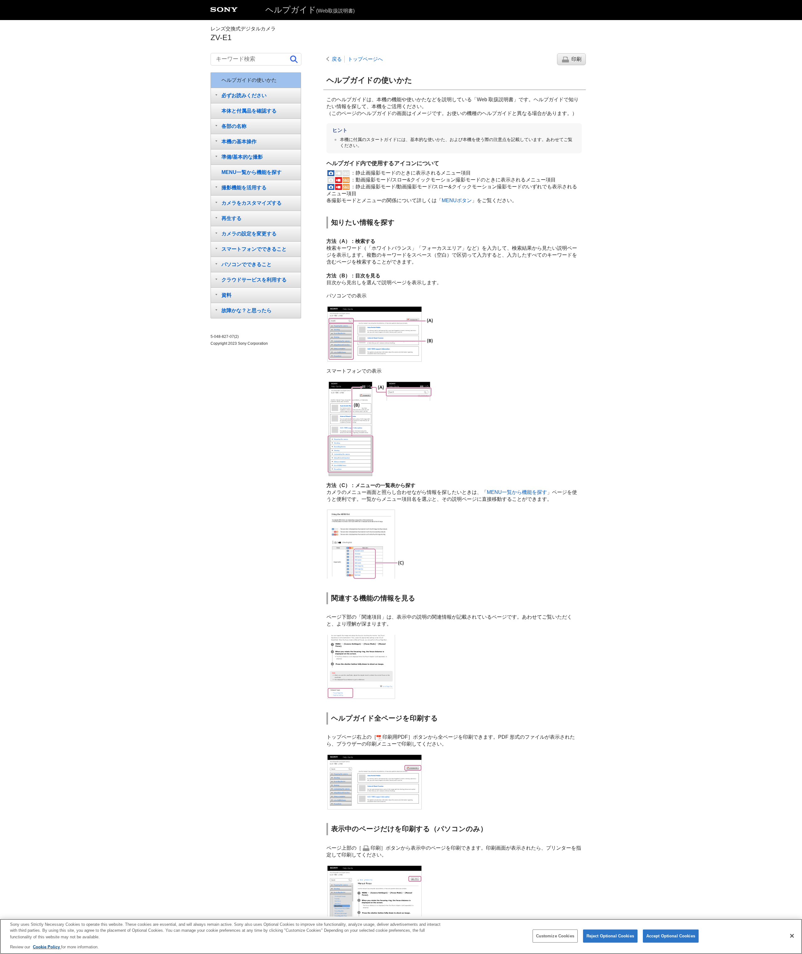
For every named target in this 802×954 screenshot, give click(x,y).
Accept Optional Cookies (670, 936)
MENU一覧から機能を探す (517, 492)
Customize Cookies (555, 936)
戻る (337, 59)
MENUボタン (457, 200)
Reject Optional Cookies (610, 936)
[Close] (792, 936)
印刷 (576, 59)
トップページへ (365, 59)
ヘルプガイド (310, 9)
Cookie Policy (47, 946)
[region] (401, 936)
